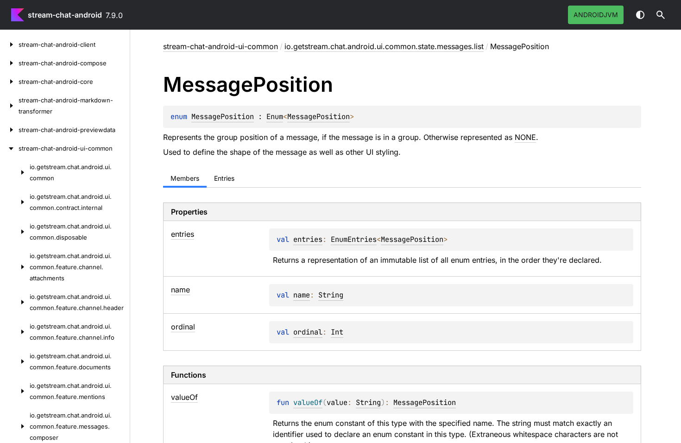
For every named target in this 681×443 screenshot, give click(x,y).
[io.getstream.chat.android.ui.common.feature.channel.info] (15, 332)
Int (337, 332)
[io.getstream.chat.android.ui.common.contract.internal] (15, 202)
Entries (224, 178)
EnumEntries (354, 239)
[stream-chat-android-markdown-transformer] (9, 105)
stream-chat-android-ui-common (220, 46)
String (330, 295)
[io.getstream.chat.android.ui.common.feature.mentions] (15, 391)
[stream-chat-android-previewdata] (9, 129)
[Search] (660, 15)
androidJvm (596, 15)
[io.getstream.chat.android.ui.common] (15, 172)
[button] (660, 15)
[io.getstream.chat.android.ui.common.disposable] (15, 232)
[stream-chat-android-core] (9, 81)
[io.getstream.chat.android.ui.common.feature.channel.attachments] (15, 267)
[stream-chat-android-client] (9, 44)
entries (307, 239)
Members (184, 178)
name (301, 295)
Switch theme (640, 15)
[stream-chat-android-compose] (9, 63)
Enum (274, 116)
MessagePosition (222, 116)
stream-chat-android (65, 14)
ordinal (307, 332)
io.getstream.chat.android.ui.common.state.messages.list (384, 46)
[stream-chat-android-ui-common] (9, 148)
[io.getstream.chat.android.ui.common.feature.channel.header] (15, 302)
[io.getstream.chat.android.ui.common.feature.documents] (15, 361)
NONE (525, 137)
